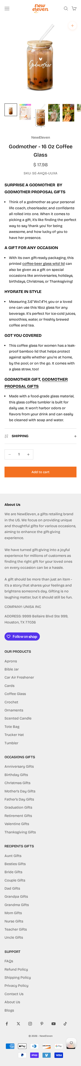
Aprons (10, 661)
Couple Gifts (14, 880)
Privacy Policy (16, 985)
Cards (9, 686)
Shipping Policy (17, 977)
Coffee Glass (15, 694)
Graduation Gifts (18, 807)
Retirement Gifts (18, 816)
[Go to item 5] (68, 112)
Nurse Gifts (13, 921)
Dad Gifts (12, 888)
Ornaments (13, 710)
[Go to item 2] (25, 111)
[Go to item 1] (10, 109)
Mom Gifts (13, 913)
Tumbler (11, 743)
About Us (12, 1002)
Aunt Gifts (12, 856)
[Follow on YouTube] (53, 1023)
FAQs (8, 961)
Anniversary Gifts (19, 766)
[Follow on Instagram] (30, 1023)
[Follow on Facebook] (6, 1023)
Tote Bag (11, 726)
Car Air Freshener (19, 677)
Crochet (11, 702)
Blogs (9, 1010)
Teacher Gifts (15, 929)
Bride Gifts (13, 872)
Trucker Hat (14, 735)
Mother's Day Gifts (19, 791)
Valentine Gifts (16, 824)
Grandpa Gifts (16, 896)
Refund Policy (16, 969)
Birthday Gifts (16, 775)
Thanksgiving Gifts (20, 832)
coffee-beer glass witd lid (43, 263)
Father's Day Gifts (19, 799)
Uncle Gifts (13, 937)
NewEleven (40, 137)
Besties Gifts (15, 864)
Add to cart (41, 472)
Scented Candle (18, 718)
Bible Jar (11, 669)
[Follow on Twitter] (18, 1023)
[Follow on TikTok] (65, 1023)
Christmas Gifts (17, 783)
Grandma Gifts (16, 905)
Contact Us (13, 994)
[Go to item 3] (39, 115)
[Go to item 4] (54, 112)
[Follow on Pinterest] (42, 1023)
